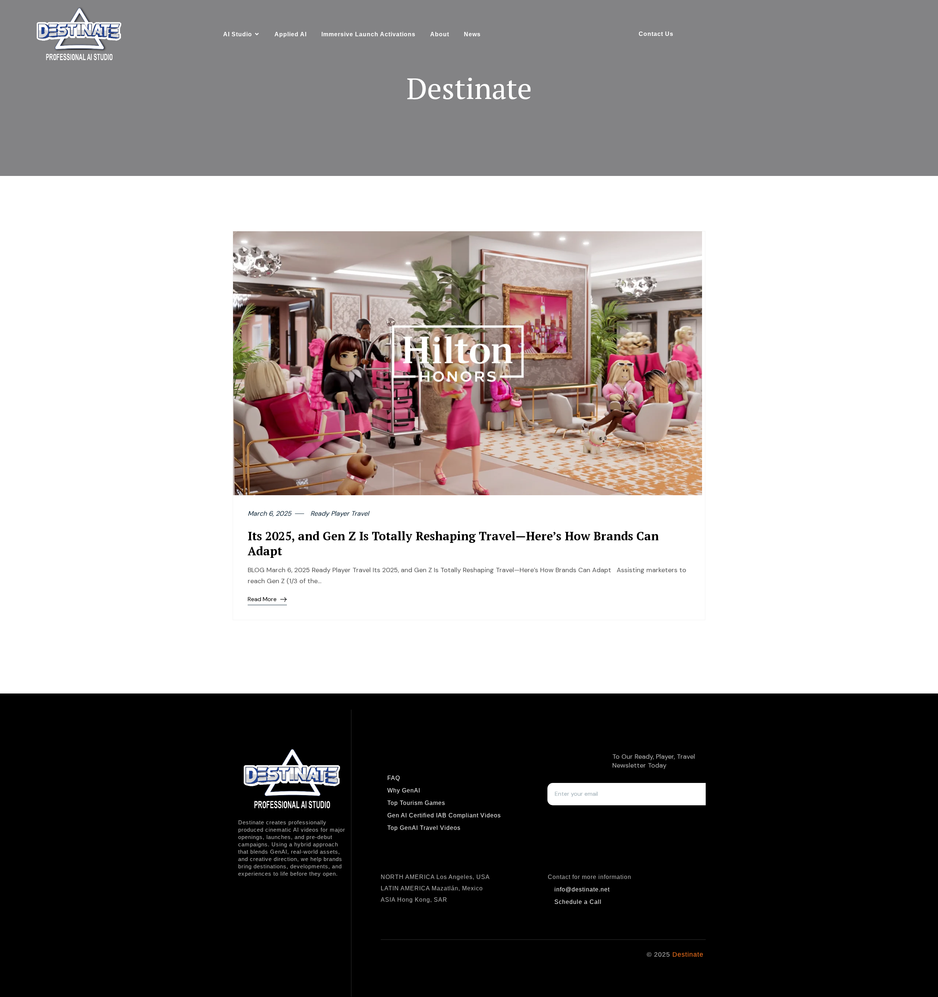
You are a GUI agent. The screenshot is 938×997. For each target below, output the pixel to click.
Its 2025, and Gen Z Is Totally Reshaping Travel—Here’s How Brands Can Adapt (453, 543)
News (472, 34)
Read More (262, 599)
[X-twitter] (442, 959)
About (439, 34)
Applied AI (290, 34)
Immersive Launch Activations (368, 34)
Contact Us (656, 34)
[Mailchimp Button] (559, 816)
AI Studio (237, 34)
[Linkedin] (390, 959)
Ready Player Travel (339, 513)
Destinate (687, 954)
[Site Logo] (79, 33)
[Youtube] (416, 959)
